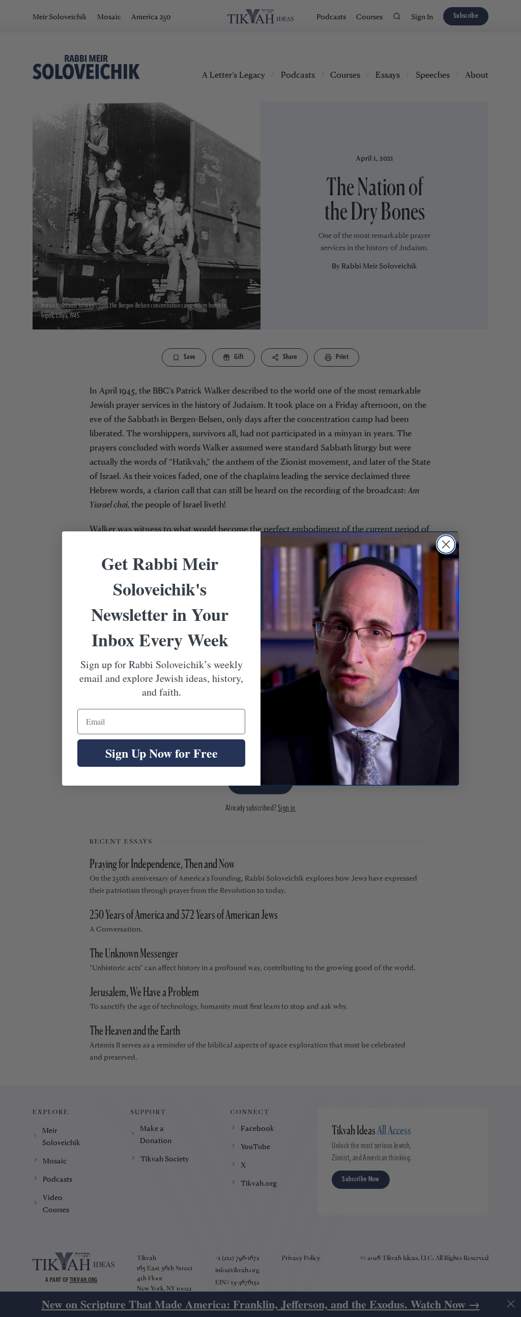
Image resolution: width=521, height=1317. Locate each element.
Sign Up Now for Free (161, 753)
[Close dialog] (446, 544)
